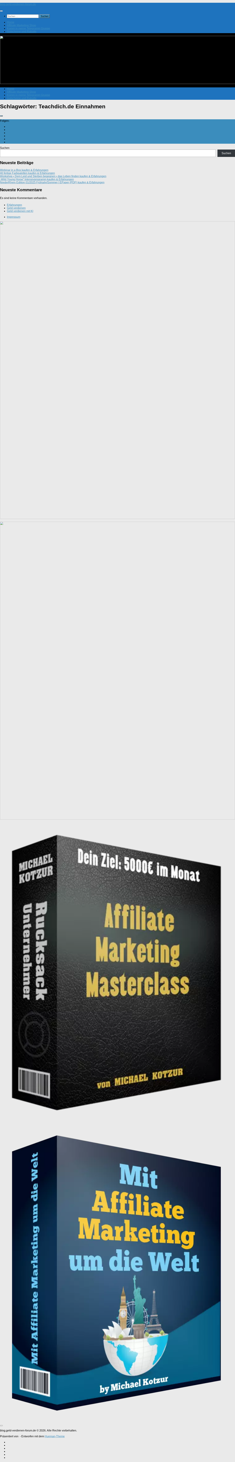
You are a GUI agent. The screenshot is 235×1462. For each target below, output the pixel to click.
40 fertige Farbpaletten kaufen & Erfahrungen (27, 173)
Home (10, 22)
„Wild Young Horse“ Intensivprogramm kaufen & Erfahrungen (37, 179)
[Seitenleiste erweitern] (1, 115)
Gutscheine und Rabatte (21, 31)
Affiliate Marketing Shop (21, 25)
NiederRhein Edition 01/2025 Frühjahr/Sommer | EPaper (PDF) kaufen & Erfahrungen (52, 182)
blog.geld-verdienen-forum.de (18, 4)
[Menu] (1, 11)
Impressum (13, 216)
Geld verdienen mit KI (20, 211)
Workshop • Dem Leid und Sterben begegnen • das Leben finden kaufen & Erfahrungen (53, 176)
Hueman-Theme (55, 1436)
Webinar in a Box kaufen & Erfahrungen (24, 170)
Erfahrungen (14, 204)
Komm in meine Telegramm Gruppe (28, 28)
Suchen (4, 147)
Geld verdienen (16, 208)
